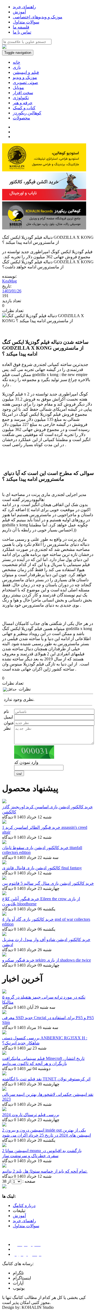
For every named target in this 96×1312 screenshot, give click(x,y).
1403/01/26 (11, 291)
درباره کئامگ (24, 1205)
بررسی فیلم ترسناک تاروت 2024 (30, 1114)
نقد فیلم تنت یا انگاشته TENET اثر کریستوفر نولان (46, 1079)
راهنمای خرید (24, 1220)
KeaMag (9, 281)
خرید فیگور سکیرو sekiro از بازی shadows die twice (46, 960)
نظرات (25, 689)
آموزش (19, 1215)
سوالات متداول (26, 1226)
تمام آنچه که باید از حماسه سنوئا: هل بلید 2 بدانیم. (44, 1171)
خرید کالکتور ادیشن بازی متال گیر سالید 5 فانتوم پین (48, 883)
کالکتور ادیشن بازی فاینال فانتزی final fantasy (42, 868)
